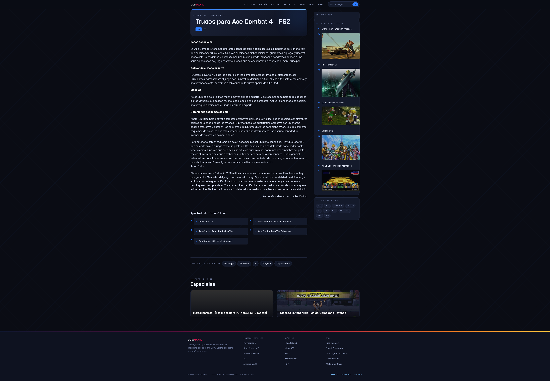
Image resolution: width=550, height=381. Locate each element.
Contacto (358, 375)
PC (295, 4)
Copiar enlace (283, 263)
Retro (311, 4)
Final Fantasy (332, 343)
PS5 (245, 4)
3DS (326, 211)
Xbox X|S (263, 4)
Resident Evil (332, 358)
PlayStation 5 (249, 343)
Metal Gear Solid (334, 364)
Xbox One (275, 4)
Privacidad (346, 375)
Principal (201, 15)
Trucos (213, 15)
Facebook (244, 263)
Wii (319, 216)
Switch (287, 4)
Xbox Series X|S (251, 348)
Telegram (266, 263)
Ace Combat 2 (206, 221)
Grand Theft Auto (334, 348)
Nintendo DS (291, 358)
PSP (287, 364)
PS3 (334, 211)
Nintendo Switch (251, 353)
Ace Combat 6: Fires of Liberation (274, 221)
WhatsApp (229, 263)
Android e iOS (250, 364)
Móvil (302, 4)
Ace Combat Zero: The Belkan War (216, 231)
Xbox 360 (344, 211)
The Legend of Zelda (336, 353)
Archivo (334, 375)
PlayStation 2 (291, 343)
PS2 (222, 15)
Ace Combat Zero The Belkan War (275, 231)
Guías (320, 4)
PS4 (253, 4)
